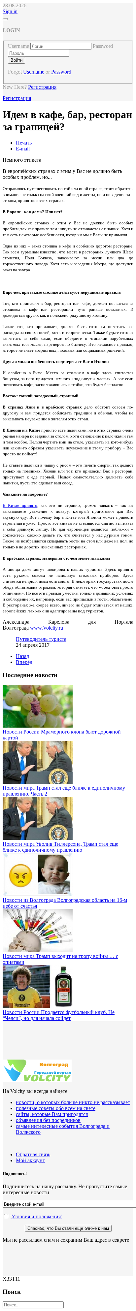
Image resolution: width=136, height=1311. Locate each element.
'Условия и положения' (36, 1216)
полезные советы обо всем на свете (55, 1108)
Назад (22, 656)
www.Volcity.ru (46, 628)
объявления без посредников (48, 1120)
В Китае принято (20, 505)
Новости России (22, 732)
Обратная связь (33, 1154)
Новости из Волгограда (30, 900)
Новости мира (19, 788)
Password (103, 46)
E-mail (23, 148)
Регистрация (42, 87)
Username (18, 46)
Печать (24, 143)
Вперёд (24, 662)
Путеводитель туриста (41, 639)
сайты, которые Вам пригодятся (52, 1114)
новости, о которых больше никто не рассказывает (73, 1102)
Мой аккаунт (30, 1160)
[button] (10, 11)
